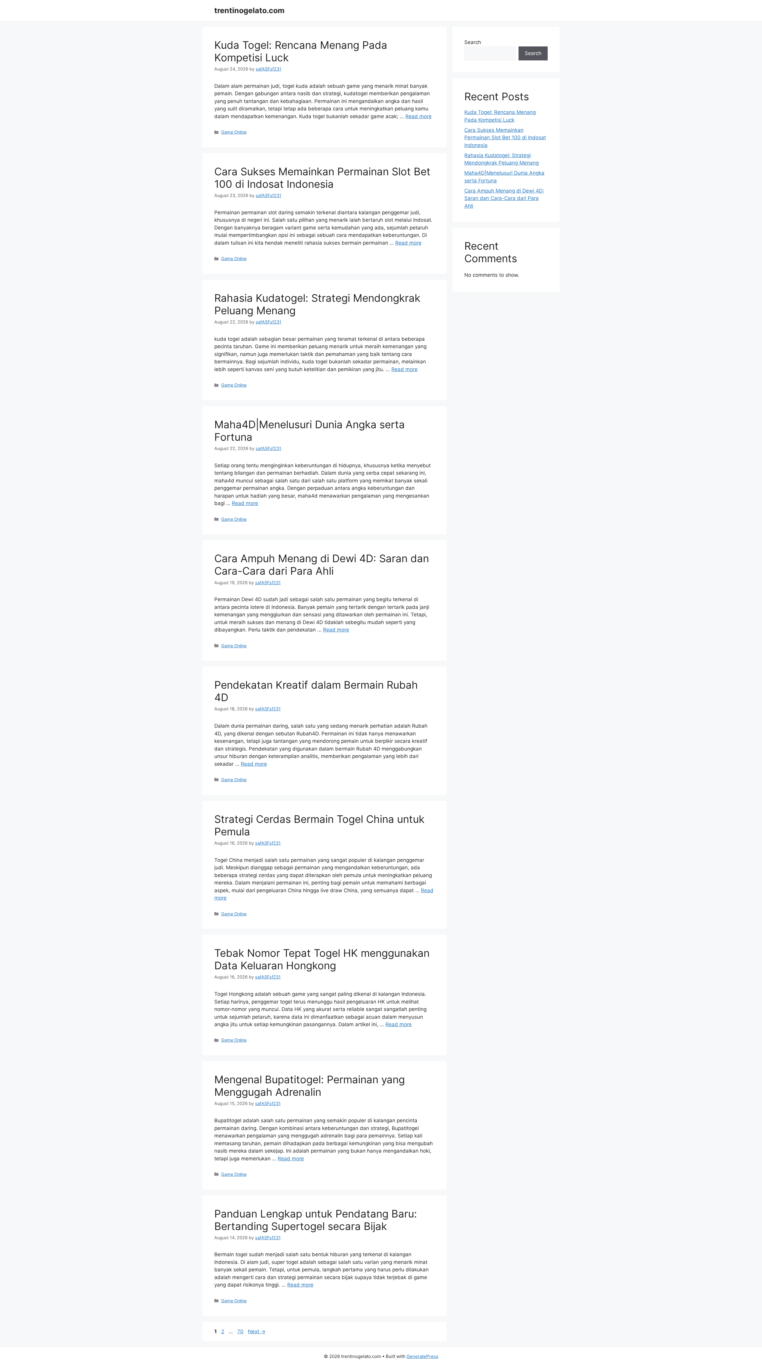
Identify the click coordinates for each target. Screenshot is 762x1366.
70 (241, 1331)
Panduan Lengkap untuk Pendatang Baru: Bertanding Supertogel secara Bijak (315, 1219)
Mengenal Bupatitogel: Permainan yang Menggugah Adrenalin (309, 1085)
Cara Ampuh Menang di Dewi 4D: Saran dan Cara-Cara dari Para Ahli (321, 564)
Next (257, 1331)
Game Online (233, 132)
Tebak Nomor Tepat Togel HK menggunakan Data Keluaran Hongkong (322, 959)
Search (472, 42)
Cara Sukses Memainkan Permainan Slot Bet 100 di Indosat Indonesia (322, 177)
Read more (418, 116)
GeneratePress (422, 1356)
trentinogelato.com (249, 10)
